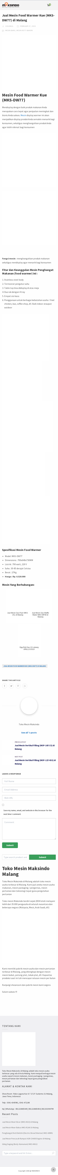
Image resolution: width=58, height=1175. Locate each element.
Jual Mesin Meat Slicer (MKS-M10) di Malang (20, 1122)
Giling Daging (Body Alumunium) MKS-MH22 (19, 1144)
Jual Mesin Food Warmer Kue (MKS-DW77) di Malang (25, 666)
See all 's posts (29, 732)
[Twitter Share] (11, 685)
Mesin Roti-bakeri (24, 30)
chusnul (9, 26)
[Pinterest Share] (18, 685)
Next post (19, 757)
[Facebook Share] (4, 685)
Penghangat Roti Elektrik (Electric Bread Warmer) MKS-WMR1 (27, 1133)
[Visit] (29, 705)
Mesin (23, 115)
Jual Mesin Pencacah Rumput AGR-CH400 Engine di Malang (26, 1138)
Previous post (20, 742)
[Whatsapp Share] (24, 685)
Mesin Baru (10, 30)
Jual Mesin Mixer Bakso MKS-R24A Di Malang (20, 1127)
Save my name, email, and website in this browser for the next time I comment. (28, 812)
